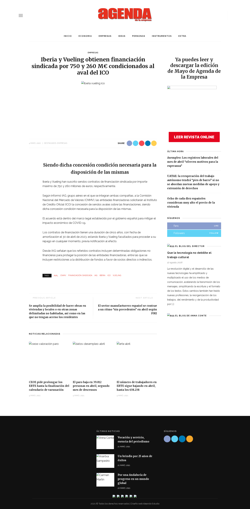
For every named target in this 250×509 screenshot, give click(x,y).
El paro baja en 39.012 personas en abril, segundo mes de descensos (91, 386)
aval (56, 275)
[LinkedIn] (218, 15)
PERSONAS (138, 36)
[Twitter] (212, 15)
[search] (230, 15)
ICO (109, 275)
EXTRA (182, 36)
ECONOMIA (85, 36)
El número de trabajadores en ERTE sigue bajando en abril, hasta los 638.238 (137, 386)
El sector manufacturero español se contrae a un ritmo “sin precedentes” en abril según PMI (127, 309)
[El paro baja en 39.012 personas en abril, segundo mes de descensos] (89, 343)
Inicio (68, 36)
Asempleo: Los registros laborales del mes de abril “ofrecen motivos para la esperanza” (192, 161)
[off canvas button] (21, 15)
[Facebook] (206, 15)
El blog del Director (189, 246)
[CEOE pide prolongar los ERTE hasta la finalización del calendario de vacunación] (44, 343)
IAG (95, 275)
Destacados (50, 143)
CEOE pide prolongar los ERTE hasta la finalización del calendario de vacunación (49, 386)
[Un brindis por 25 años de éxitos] (105, 458)
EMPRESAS (105, 36)
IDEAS (121, 36)
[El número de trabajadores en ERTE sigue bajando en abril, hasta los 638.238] (123, 343)
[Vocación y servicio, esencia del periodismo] (105, 437)
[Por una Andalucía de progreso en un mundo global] (105, 477)
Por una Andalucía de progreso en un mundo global (133, 479)
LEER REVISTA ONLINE (194, 137)
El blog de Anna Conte (191, 315)
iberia (102, 275)
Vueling (117, 275)
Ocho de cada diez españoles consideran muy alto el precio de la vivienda (191, 202)
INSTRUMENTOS (162, 36)
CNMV (63, 275)
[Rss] (224, 15)
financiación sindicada (80, 275)
